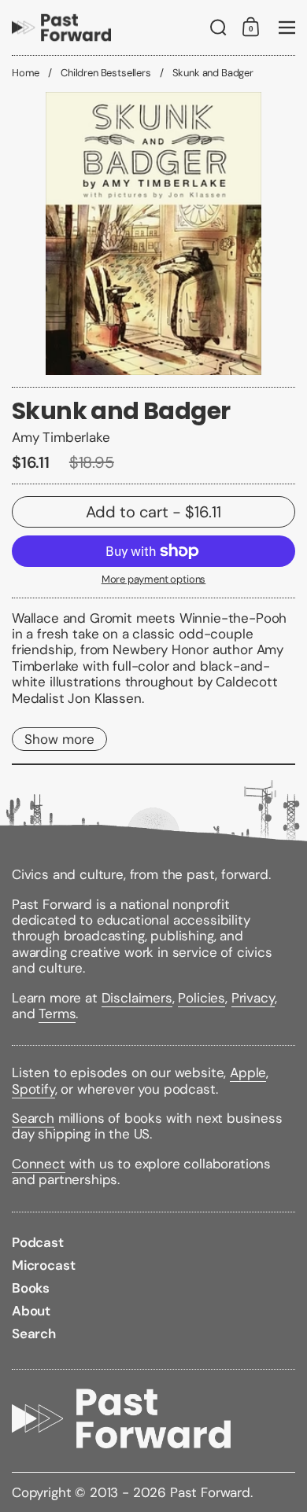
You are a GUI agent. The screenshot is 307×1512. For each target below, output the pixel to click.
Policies (201, 997)
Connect (38, 1163)
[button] (218, 27)
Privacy (253, 997)
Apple (248, 1072)
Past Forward (210, 1492)
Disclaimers (137, 997)
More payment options (154, 579)
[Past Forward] (61, 27)
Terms (57, 1013)
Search (33, 1118)
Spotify (33, 1089)
